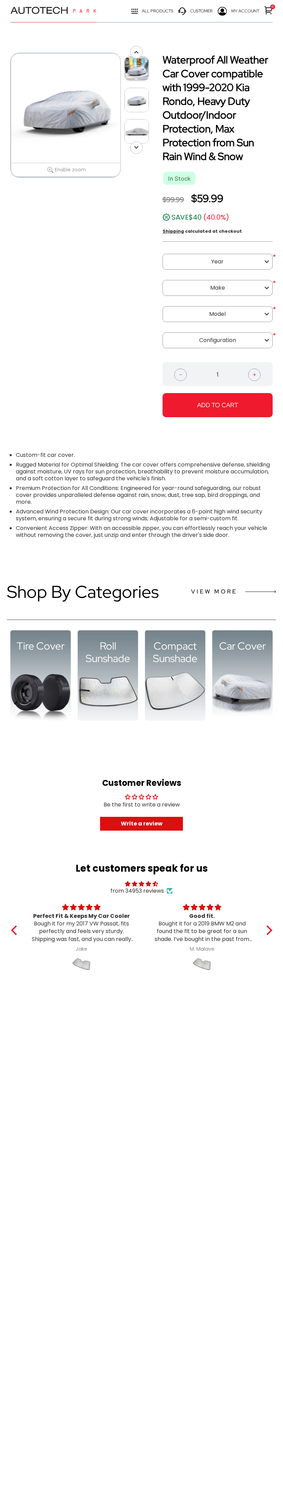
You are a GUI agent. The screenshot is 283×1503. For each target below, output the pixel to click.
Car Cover (242, 646)
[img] (141, 884)
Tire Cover (41, 646)
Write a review (142, 824)
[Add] (254, 374)
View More (214, 591)
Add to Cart (217, 405)
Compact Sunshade (175, 652)
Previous (7, 115)
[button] (15, 930)
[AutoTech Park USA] (53, 11)
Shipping (173, 231)
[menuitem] (268, 10)
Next (124, 115)
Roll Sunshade (108, 652)
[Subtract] (180, 374)
